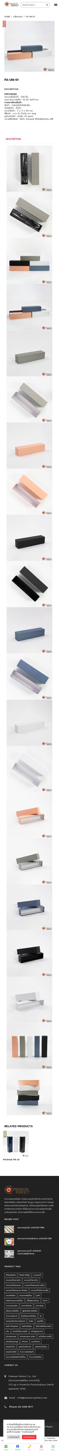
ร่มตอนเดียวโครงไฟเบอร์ (15, 1321)
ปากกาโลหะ (39, 1305)
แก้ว (7, 1331)
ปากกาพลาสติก (12, 1305)
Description (13, 139)
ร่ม (41, 1316)
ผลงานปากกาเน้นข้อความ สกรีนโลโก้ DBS (34, 1238)
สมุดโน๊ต (40, 1321)
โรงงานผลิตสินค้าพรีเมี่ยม (16, 1357)
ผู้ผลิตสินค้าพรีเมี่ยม (30, 1311)
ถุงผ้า (38, 1295)
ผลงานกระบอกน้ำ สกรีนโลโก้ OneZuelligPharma (29, 1252)
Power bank (24, 1275)
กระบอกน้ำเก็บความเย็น (39, 1290)
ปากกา (45, 1300)
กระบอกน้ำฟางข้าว (31, 1280)
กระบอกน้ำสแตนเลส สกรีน (34, 1285)
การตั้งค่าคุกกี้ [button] (13, 1437)
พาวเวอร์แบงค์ (11, 1316)
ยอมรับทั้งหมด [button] (29, 1437)
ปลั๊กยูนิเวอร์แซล (33, 1300)
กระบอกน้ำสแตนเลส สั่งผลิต (16, 1290)
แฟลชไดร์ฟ (10, 1346)
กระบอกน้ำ (37, 1275)
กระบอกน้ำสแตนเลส (13, 1285)
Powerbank (11, 1275)
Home (7, 16)
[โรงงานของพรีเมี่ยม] (11, 4)
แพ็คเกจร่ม (17, 16)
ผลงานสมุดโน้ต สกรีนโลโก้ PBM (30, 1227)
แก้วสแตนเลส (11, 1336)
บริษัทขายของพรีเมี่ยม (14, 1300)
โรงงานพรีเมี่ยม (35, 1357)
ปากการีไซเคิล (26, 1305)
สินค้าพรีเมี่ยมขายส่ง (43, 1326)
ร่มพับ (31, 1321)
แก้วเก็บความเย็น (45, 1336)
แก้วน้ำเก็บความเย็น (20, 1331)
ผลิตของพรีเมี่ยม (12, 1311)
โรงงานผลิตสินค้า (27, 1351)
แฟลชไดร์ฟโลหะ (41, 1346)
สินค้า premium (12, 1326)
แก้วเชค (25, 1341)
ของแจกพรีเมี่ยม (25, 1295)
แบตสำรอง (35, 1341)
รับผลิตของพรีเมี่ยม (28, 1316)
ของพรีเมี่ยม (11, 1295)
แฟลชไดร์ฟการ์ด (24, 1346)
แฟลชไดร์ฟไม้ (11, 1351)
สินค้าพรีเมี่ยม (27, 1326)
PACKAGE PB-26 (11, 1159)
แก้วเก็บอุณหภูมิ (12, 1341)
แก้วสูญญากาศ (37, 1331)
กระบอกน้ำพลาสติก (13, 1280)
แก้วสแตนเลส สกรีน (27, 1336)
